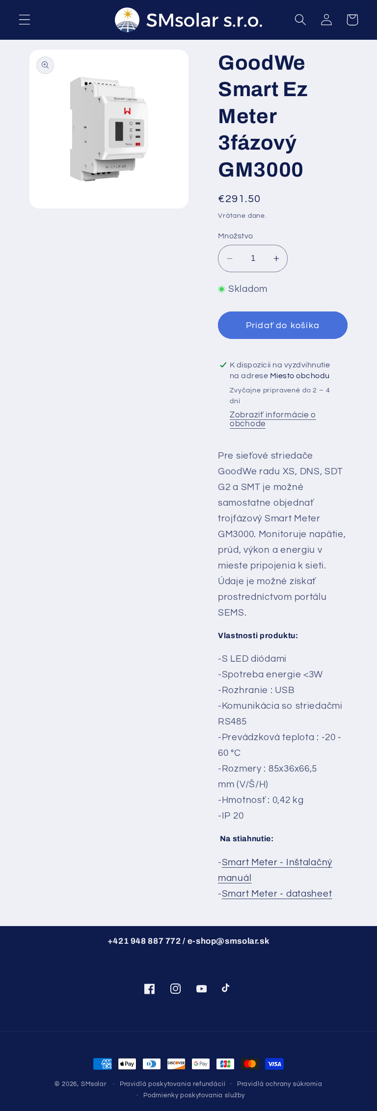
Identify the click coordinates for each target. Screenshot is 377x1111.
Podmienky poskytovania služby (194, 1095)
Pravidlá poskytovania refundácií (173, 1084)
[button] (25, 20)
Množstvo (235, 236)
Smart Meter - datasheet (277, 894)
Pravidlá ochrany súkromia (280, 1084)
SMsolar (94, 1084)
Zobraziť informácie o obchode (273, 419)
